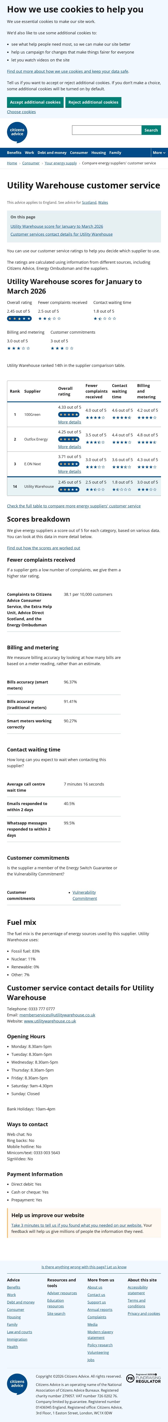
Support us (97, 1302)
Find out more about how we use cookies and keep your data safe (67, 71)
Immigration (17, 1339)
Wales (103, 202)
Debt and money (52, 152)
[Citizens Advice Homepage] (18, 133)
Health (12, 1346)
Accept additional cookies (35, 102)
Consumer (79, 152)
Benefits (14, 152)
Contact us (96, 1294)
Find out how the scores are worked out (43, 548)
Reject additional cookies (93, 102)
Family (115, 152)
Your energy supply (61, 163)
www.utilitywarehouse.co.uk (50, 1021)
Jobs (91, 1360)
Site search (56, 1313)
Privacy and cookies (144, 1313)
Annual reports (100, 1309)
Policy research (100, 1345)
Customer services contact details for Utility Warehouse (61, 234)
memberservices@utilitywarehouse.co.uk (57, 1015)
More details (69, 422)
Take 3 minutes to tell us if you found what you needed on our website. (76, 1225)
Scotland (89, 202)
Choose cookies (21, 111)
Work (29, 152)
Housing (98, 152)
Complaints (97, 1317)
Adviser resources (62, 1293)
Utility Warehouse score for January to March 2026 (56, 226)
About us (95, 1287)
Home (12, 163)
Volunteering (98, 1352)
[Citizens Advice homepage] (18, 1384)
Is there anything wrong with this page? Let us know (84, 1267)
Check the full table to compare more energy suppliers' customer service (74, 506)
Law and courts (19, 1332)
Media (93, 1324)
